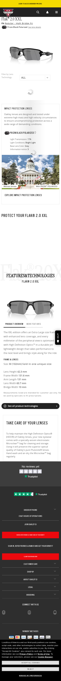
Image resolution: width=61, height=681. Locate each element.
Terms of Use (43, 654)
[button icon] (38, 12)
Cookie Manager (45, 657)
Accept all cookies (30, 663)
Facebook (3, 612)
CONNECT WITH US (30, 604)
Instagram (29, 612)
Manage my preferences (30, 675)
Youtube (55, 612)
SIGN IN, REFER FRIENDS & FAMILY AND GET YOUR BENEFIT (30, 535)
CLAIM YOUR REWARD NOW (30, 556)
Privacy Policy (26, 654)
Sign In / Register (47, 12)
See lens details (34, 27)
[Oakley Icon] (9, 12)
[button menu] (56, 12)
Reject (30, 669)
